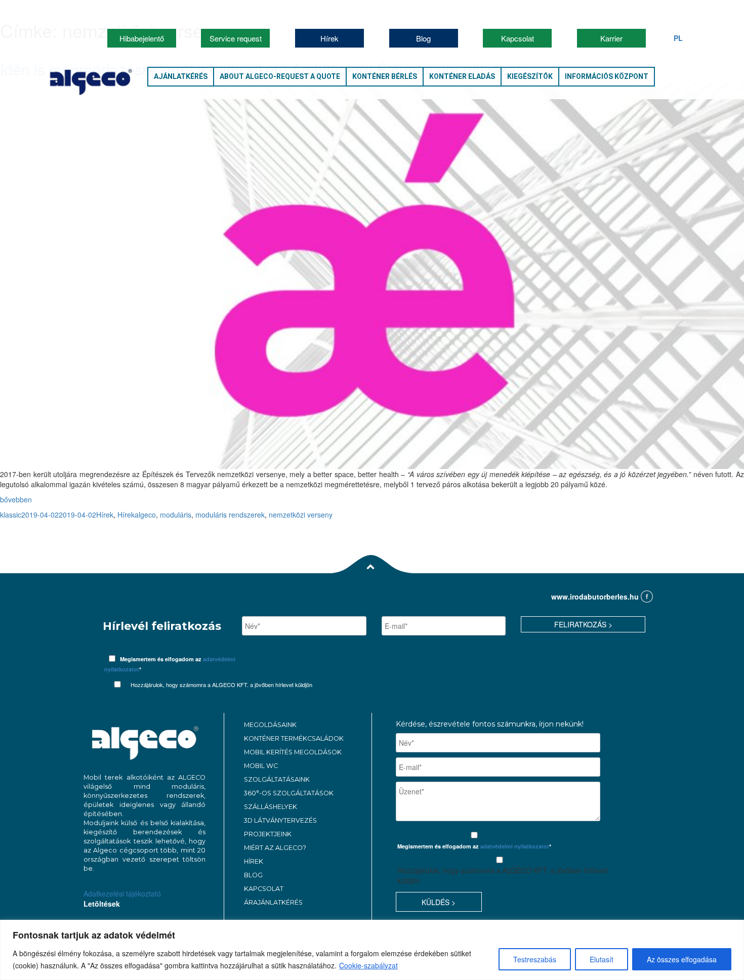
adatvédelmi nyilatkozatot (514, 846)
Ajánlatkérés (181, 76)
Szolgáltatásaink (277, 779)
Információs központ (606, 76)
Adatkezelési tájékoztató (122, 893)
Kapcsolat (517, 38)
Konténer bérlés (384, 76)
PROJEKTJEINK (268, 834)
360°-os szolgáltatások (289, 793)
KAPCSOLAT (263, 888)
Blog (423, 38)
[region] (372, 950)
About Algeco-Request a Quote (280, 76)
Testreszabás (534, 959)
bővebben (16, 499)
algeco (145, 514)
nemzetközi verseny (301, 514)
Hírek (329, 38)
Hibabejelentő (141, 38)
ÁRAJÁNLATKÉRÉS (273, 902)
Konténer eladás (462, 76)
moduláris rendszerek (230, 514)
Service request (236, 38)
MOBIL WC (261, 766)
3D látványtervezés (280, 820)
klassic (10, 514)
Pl (678, 38)
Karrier (611, 38)
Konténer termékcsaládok (294, 738)
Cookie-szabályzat (368, 965)
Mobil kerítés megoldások (293, 752)
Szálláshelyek (270, 807)
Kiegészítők (530, 76)
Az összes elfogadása (682, 959)
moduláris (175, 514)
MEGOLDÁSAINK (270, 725)
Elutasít (601, 959)
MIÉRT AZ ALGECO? (275, 847)
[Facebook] (647, 597)
